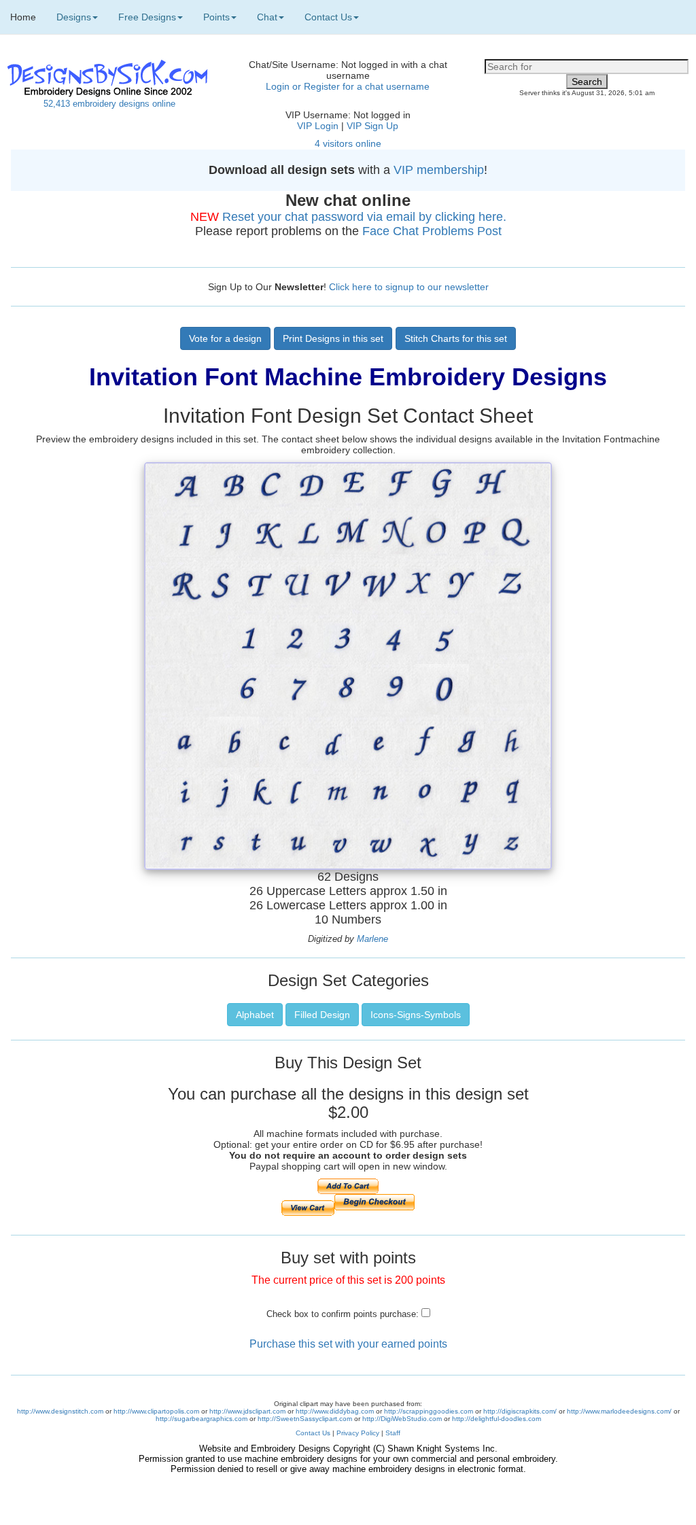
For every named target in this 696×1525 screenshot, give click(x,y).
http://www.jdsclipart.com (247, 1411)
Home (23, 17)
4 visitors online (348, 143)
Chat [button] (267, 17)
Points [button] (216, 17)
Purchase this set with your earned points (348, 1344)
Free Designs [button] (147, 17)
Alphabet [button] (255, 1014)
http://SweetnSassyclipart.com (305, 1418)
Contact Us (313, 1433)
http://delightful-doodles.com (496, 1418)
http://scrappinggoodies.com (428, 1411)
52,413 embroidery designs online (109, 104)
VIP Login (317, 125)
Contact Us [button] (328, 17)
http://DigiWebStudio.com (402, 1418)
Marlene (372, 939)
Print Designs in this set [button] (333, 338)
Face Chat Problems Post (432, 231)
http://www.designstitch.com (60, 1411)
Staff (392, 1433)
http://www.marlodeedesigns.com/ (619, 1411)
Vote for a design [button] (225, 338)
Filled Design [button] (322, 1014)
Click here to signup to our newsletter (409, 286)
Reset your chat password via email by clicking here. (364, 217)
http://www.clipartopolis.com (156, 1411)
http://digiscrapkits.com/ (520, 1411)
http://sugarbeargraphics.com (201, 1418)
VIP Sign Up (372, 125)
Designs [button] (73, 17)
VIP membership (439, 170)
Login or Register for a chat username (348, 86)
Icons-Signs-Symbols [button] (415, 1014)
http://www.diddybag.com (335, 1411)
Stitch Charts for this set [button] (455, 338)
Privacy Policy (357, 1433)
